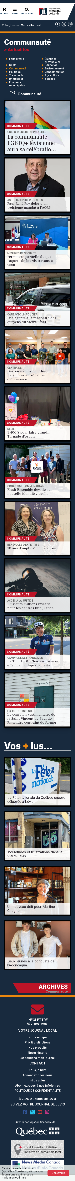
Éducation (51, 65)
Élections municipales (17, 84)
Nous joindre (37, 1070)
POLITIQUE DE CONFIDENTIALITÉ (37, 1091)
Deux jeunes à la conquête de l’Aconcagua (30, 963)
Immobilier (16, 78)
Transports (16, 75)
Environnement (54, 68)
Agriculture (52, 75)
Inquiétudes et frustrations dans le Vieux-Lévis (34, 854)
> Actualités (16, 49)
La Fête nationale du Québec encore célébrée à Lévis (36, 799)
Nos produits (37, 1047)
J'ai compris (58, 1173)
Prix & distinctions (37, 1042)
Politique (15, 71)
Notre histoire (37, 1053)
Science (50, 78)
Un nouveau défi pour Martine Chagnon (31, 908)
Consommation (54, 71)
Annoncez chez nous (37, 1075)
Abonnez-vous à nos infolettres (37, 1085)
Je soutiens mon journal (37, 1058)
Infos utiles (38, 1080)
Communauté (17, 68)
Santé (12, 65)
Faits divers (16, 58)
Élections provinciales (53, 60)
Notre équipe (37, 1037)
